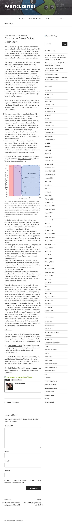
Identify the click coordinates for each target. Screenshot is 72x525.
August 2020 (49, 178)
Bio (8, 380)
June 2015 (48, 283)
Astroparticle (49, 329)
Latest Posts (17, 380)
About (14, 19)
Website (7, 471)
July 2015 (48, 279)
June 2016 (48, 255)
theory (47, 398)
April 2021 (48, 153)
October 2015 (49, 276)
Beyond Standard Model (52, 332)
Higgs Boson (48, 356)
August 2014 (49, 300)
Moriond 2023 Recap (51, 74)
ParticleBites (20, 6)
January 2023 (49, 108)
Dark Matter (48, 339)
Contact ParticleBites (35, 19)
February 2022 (49, 125)
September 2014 (50, 297)
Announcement (49, 325)
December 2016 (50, 234)
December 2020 (50, 167)
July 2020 (48, 181)
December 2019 (50, 206)
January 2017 (49, 230)
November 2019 (50, 209)
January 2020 (49, 202)
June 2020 (48, 185)
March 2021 (48, 157)
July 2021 (47, 143)
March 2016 (48, 258)
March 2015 (48, 293)
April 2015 (48, 290)
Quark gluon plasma (51, 388)
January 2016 (49, 265)
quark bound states (50, 384)
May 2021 (48, 150)
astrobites (60, 19)
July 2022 (48, 115)
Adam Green (22, 35)
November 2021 (50, 132)
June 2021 (48, 146)
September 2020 (50, 174)
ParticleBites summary (52, 381)
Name (7, 451)
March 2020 (48, 195)
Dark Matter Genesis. (15, 346)
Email (7, 461)
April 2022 (48, 118)
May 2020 (48, 188)
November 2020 (50, 171)
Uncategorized (13, 402)
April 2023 (48, 97)
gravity (47, 353)
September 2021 (50, 139)
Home (6, 19)
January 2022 (49, 129)
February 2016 (49, 262)
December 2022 (50, 111)
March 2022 (48, 122)
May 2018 (48, 216)
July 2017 (47, 223)
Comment (8, 426)
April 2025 (48, 90)
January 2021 (49, 164)
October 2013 (49, 307)
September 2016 (50, 244)
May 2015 (48, 286)
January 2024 (49, 94)
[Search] (64, 44)
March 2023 (48, 101)
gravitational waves (51, 349)
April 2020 (48, 192)
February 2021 (49, 160)
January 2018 (49, 220)
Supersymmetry (49, 395)
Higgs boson (48, 360)
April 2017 (48, 227)
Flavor (47, 346)
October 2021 (49, 136)
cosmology (48, 335)
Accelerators (48, 322)
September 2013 (50, 310)
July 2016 (48, 251)
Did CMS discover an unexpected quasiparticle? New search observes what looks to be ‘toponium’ (55, 57)
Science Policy (49, 391)
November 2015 (50, 272)
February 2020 (49, 199)
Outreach (48, 377)
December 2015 (50, 269)
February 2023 (49, 104)
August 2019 (49, 213)
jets (46, 374)
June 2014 (48, 303)
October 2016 (49, 241)
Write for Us (50, 19)
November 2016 (50, 237)
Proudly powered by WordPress (13, 520)
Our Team (22, 19)
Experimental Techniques (52, 342)
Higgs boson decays (51, 363)
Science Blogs (8, 23)
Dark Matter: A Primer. (15, 368)
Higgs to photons (50, 370)
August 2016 (49, 248)
